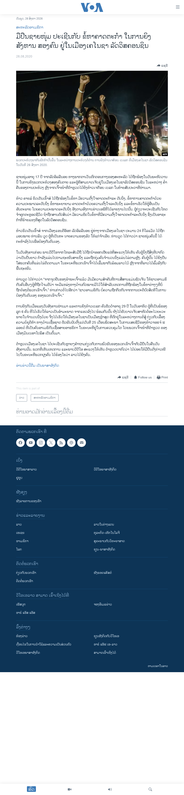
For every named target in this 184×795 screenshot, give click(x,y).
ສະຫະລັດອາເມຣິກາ (29, 27)
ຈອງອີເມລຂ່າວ (103, 604)
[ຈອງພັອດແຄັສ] (81, 442)
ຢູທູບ (19, 478)
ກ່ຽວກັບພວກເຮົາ (26, 573)
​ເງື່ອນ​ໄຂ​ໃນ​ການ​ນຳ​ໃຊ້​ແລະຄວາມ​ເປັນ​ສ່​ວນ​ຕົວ (43, 644)
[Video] (69, 789)
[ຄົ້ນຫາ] (150, 789)
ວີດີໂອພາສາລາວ (26, 469)
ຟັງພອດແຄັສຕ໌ (103, 573)
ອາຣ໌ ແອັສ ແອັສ (25, 613)
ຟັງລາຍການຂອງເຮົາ (28, 501)
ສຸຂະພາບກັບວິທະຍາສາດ (109, 541)
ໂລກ (19, 549)
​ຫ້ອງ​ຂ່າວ (22, 636)
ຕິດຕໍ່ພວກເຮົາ (24, 581)
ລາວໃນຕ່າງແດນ (104, 524)
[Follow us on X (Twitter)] (51, 442)
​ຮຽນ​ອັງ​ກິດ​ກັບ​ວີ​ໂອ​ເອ (106, 636)
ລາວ (19, 524)
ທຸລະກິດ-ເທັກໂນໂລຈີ (107, 533)
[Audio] (110, 789)
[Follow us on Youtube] (30, 442)
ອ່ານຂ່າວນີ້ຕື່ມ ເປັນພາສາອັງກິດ (37, 366)
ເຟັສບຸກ (21, 604)
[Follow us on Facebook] (20, 442)
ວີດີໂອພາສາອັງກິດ (105, 469)
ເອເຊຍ (20, 533)
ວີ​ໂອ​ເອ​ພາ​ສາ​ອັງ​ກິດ (28, 653)
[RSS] (61, 442)
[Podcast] (71, 442)
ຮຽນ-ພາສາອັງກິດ (104, 549)
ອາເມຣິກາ (22, 541)
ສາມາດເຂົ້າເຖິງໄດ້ (105, 653)
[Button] (162, 65)
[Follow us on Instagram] (41, 442)
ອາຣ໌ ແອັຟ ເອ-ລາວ (105, 644)
